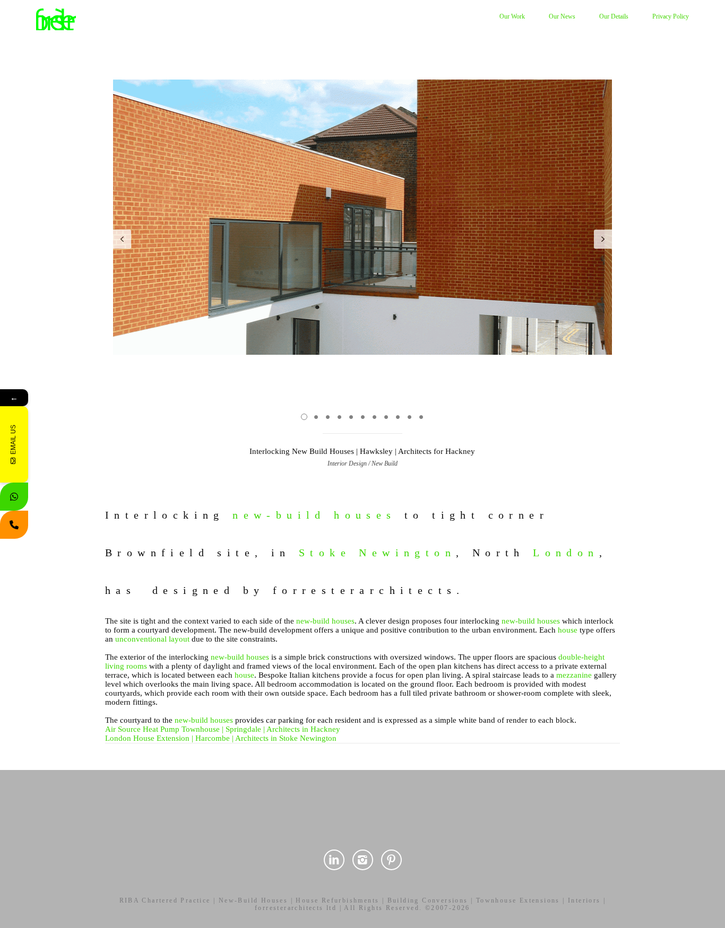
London (566, 552)
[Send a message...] (14, 497)
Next (603, 239)
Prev (122, 239)
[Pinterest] (391, 860)
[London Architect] (56, 18)
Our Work (512, 16)
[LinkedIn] (334, 860)
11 (421, 417)
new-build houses (314, 515)
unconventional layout (152, 639)
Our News (562, 16)
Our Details (613, 16)
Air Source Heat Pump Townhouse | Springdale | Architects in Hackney (222, 729)
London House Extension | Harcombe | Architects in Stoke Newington (220, 738)
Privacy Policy (670, 16)
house (567, 630)
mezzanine (574, 675)
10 (409, 417)
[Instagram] (362, 860)
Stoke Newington (377, 552)
